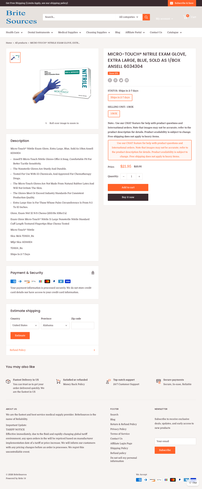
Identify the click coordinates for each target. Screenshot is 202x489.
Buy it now (128, 197)
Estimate (20, 335)
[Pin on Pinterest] (115, 80)
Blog (117, 32)
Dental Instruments (39, 32)
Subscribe (165, 450)
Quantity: (113, 176)
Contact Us (156, 32)
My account (163, 18)
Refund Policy (18, 350)
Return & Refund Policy (123, 424)
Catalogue (172, 32)
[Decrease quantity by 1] (124, 176)
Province (46, 318)
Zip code (76, 318)
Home (9, 43)
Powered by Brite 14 (16, 478)
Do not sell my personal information (123, 459)
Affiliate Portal (133, 32)
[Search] (146, 17)
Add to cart (128, 187)
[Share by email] (127, 80)
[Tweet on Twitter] (121, 80)
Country (15, 318)
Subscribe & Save (184, 3)
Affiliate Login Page (121, 443)
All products (21, 43)
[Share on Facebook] (110, 80)
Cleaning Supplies (96, 32)
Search (114, 414)
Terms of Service (120, 434)
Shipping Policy (119, 448)
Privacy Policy (118, 429)
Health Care (12, 32)
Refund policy (118, 453)
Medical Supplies (68, 32)
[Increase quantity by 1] (139, 176)
